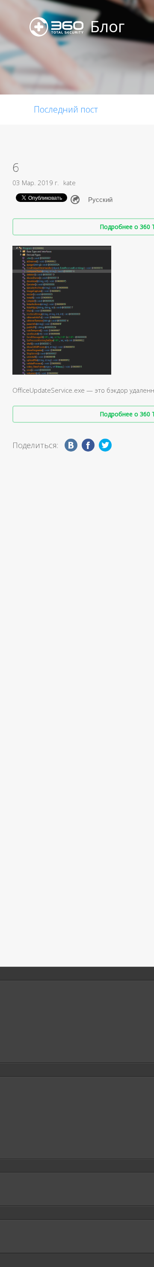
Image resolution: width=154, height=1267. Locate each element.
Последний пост (66, 109)
